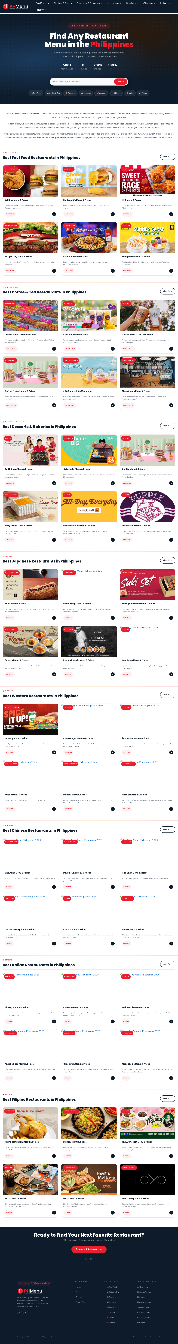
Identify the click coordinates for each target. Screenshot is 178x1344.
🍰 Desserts (70, 93)
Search (121, 81)
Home (78, 1287)
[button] (48, 3)
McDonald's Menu (144, 1292)
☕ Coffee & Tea (53, 93)
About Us (79, 1292)
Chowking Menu (143, 1317)
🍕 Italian (129, 93)
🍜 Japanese (86, 93)
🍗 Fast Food (36, 93)
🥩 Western (101, 93)
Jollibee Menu (142, 1287)
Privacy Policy (81, 1302)
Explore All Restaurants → (89, 1249)
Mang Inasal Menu (144, 1302)
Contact (79, 1297)
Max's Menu (141, 1322)
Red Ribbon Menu (144, 1312)
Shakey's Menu (143, 1307)
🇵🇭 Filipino (143, 93)
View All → (168, 157)
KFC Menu (141, 1297)
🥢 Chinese (116, 93)
